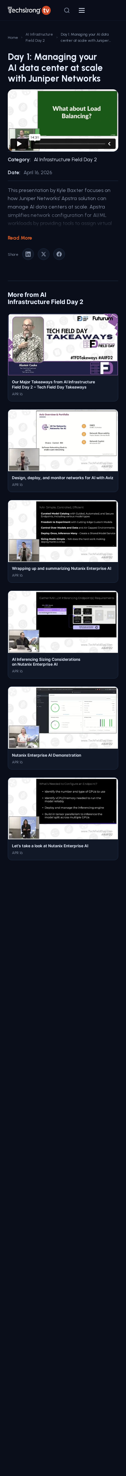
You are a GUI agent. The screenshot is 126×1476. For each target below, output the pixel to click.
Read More (20, 238)
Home (13, 37)
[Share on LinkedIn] (28, 254)
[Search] (67, 10)
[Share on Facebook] (59, 254)
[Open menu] (81, 10)
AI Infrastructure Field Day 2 (39, 37)
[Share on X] (43, 254)
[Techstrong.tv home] (29, 10)
